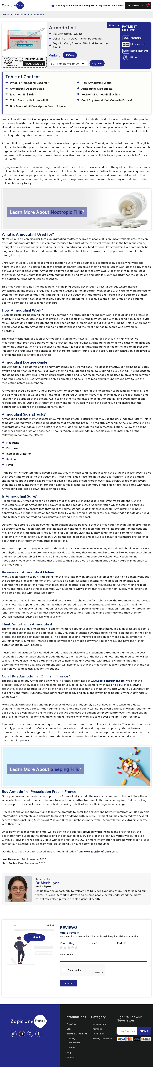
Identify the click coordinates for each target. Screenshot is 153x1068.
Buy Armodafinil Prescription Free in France (38, 106)
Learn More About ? (47, 212)
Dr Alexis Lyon (47, 882)
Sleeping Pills (63, 5)
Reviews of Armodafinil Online (100, 94)
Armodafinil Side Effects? (97, 88)
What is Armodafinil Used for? (29, 83)
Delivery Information (74, 1040)
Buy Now (97, 63)
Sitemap (71, 1057)
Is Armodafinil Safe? (23, 94)
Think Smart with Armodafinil (29, 100)
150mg (70, 55)
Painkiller (75, 5)
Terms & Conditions (77, 1033)
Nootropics (87, 5)
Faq (69, 1052)
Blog (69, 1028)
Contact (120, 5)
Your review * (67, 954)
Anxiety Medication (105, 5)
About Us (71, 1023)
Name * (93, 943)
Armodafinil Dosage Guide (27, 88)
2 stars (66, 947)
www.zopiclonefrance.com (108, 680)
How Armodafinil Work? (96, 83)
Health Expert (43, 886)
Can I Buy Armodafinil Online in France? (106, 100)
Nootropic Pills (66, 212)
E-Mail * (122, 943)
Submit (69, 983)
